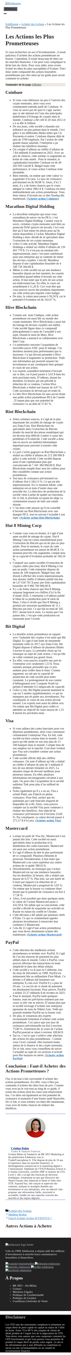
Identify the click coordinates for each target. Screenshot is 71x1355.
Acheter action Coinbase (43, 198)
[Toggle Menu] (5, 13)
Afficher (36, 84)
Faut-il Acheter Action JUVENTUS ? (30, 1218)
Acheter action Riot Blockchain (39, 517)
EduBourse (11, 24)
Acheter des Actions (32, 24)
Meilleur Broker (17, 1214)
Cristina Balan (20, 1148)
